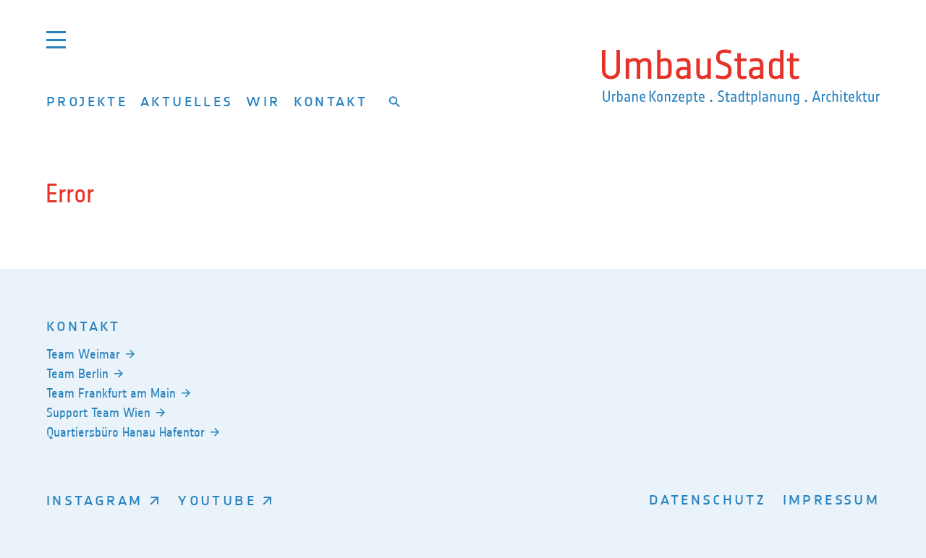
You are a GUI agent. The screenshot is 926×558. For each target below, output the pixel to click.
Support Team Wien (98, 412)
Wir (263, 101)
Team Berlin (77, 373)
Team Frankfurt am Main (111, 393)
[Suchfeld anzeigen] (395, 101)
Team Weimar (83, 354)
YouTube (217, 500)
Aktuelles (186, 101)
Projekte (86, 101)
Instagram (94, 500)
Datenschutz (707, 499)
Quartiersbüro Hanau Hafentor (125, 432)
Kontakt (331, 101)
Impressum (831, 499)
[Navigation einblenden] (56, 39)
